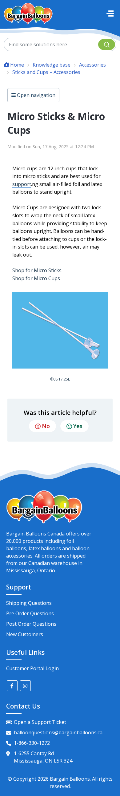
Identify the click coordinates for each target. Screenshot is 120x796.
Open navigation (35, 95)
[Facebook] (12, 685)
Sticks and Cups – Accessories (46, 72)
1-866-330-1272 (32, 743)
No (46, 426)
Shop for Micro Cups (36, 278)
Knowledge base (51, 64)
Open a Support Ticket (40, 722)
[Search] (106, 44)
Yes (77, 426)
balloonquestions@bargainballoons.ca (58, 732)
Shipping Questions (29, 603)
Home (17, 64)
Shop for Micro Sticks (37, 270)
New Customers (24, 634)
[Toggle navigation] (110, 13)
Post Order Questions (31, 623)
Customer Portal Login (32, 668)
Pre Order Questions (30, 613)
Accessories (92, 64)
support (21, 184)
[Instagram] (25, 685)
